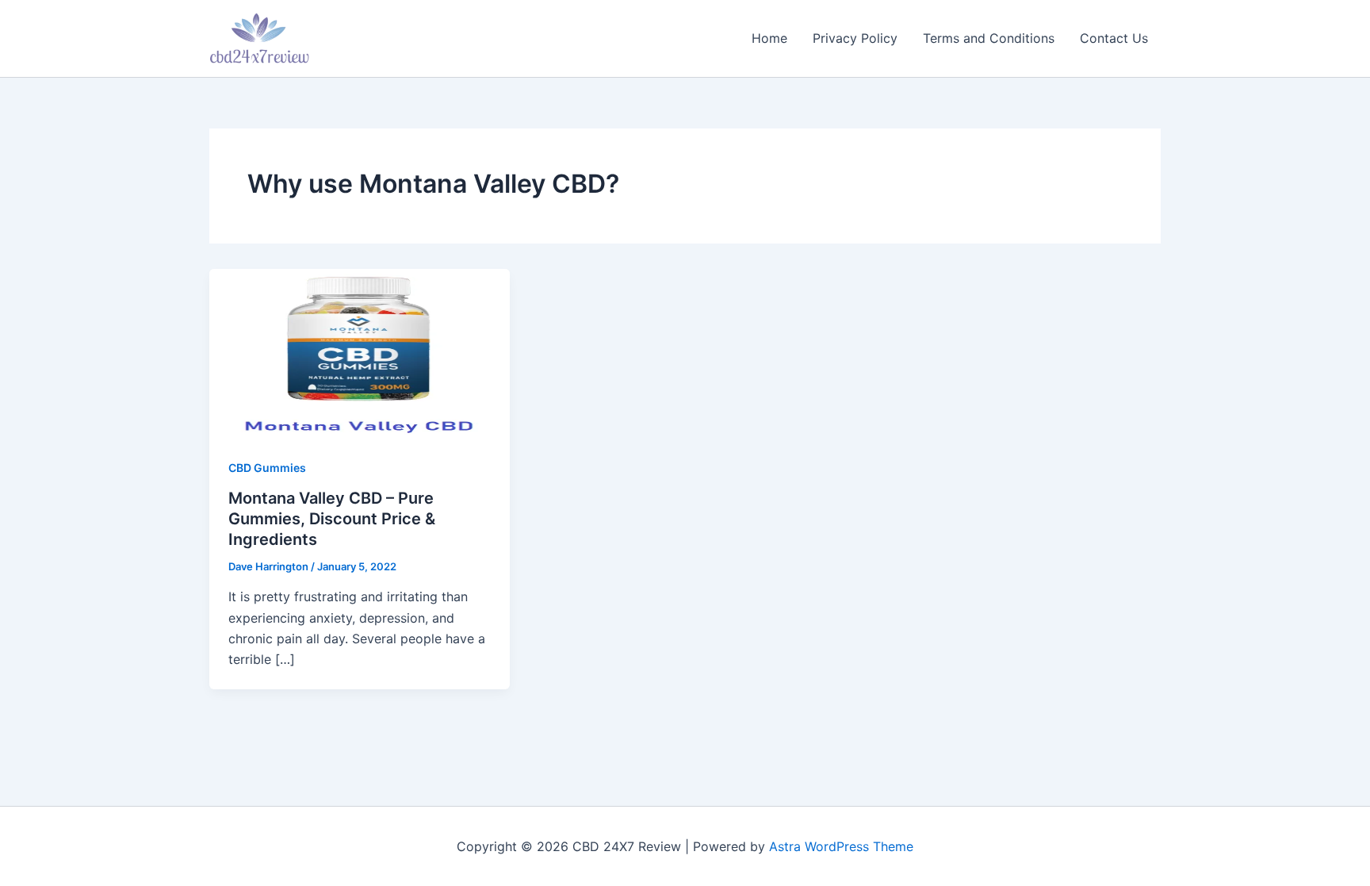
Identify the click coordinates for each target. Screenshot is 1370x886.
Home (769, 38)
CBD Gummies (267, 467)
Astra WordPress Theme (841, 846)
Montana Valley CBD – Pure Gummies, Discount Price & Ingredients (331, 519)
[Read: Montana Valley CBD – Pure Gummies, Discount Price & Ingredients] (359, 351)
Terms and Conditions (988, 38)
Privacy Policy (855, 38)
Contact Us (1114, 38)
